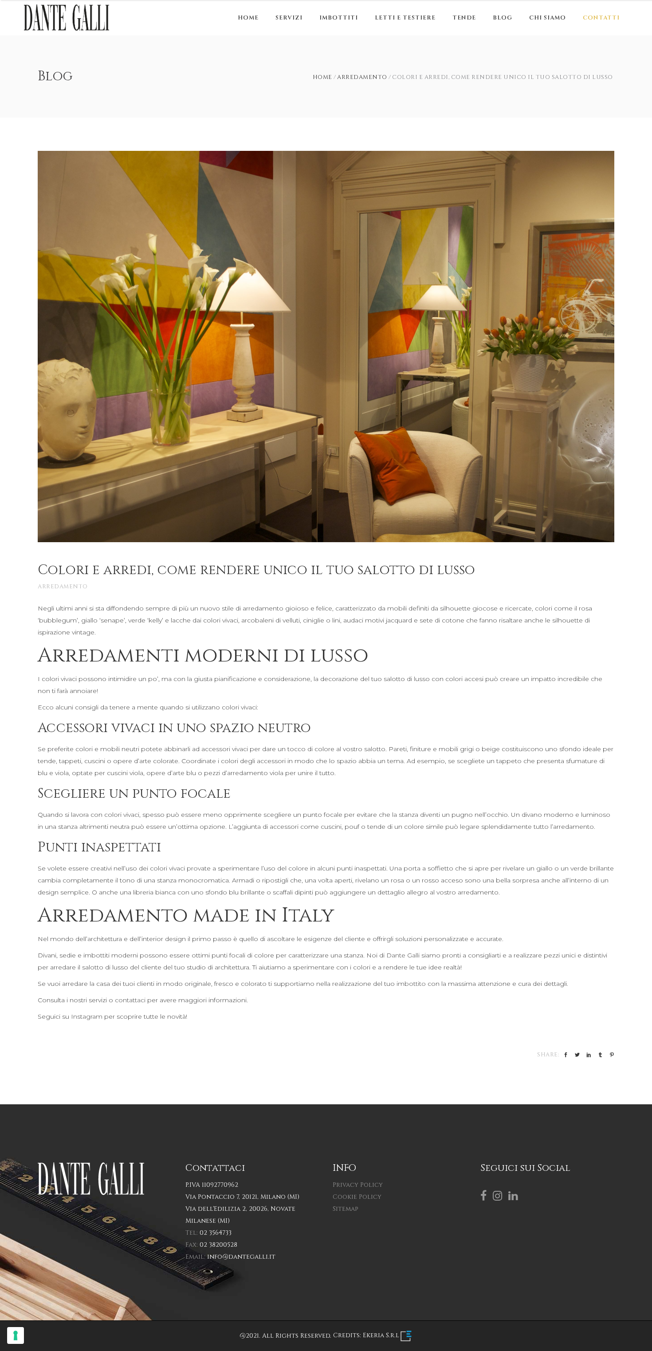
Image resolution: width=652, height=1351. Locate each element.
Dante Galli (403, 955)
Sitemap (345, 1209)
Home (322, 77)
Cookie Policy (357, 1197)
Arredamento (362, 77)
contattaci (130, 1000)
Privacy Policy (358, 1185)
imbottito (411, 984)
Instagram (86, 1016)
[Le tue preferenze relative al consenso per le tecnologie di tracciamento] (15, 1335)
